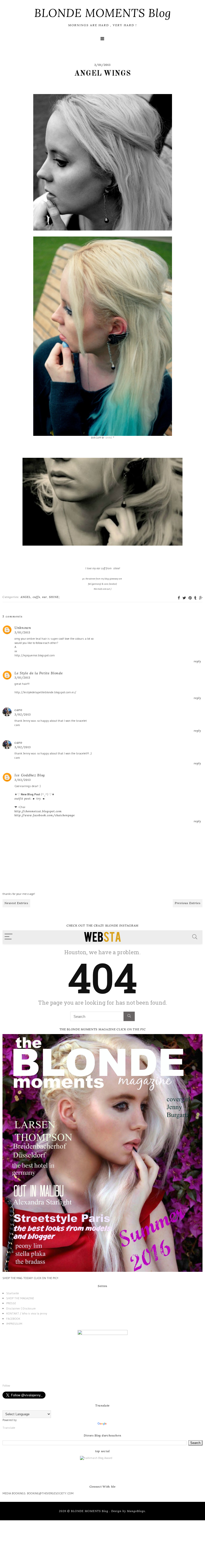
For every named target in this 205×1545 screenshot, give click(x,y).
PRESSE (11, 1303)
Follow (6, 1385)
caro (18, 710)
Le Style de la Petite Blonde (38, 673)
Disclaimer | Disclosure (21, 1308)
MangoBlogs (136, 1511)
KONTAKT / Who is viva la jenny (26, 1313)
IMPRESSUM (14, 1323)
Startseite (12, 1293)
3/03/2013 (22, 780)
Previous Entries (187, 903)
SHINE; (54, 597)
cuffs (36, 597)
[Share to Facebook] (179, 597)
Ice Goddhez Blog (29, 775)
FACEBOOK (13, 1318)
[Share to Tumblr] (195, 597)
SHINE (108, 437)
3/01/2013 (22, 632)
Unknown (22, 627)
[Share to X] (184, 597)
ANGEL (25, 597)
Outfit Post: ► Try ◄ (29, 798)
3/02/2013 (22, 714)
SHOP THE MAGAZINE (20, 1298)
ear (44, 597)
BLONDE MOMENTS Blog (102, 13)
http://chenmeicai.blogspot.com (38, 811)
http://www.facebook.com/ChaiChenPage (44, 815)
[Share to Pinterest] (190, 597)
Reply (197, 661)
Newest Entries (16, 903)
